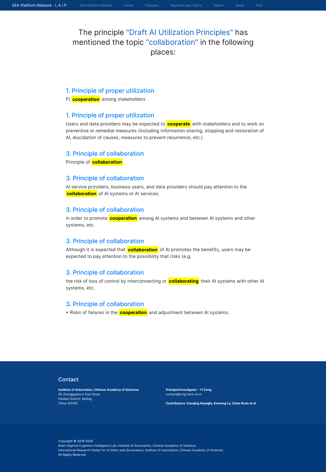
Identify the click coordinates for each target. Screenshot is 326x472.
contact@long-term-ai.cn (184, 394)
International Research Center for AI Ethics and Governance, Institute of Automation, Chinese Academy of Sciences (140, 450)
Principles (152, 5)
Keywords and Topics (186, 5)
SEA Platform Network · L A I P (39, 5)
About (239, 5)
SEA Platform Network (96, 5)
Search (218, 5)
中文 (259, 5)
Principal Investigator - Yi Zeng (188, 390)
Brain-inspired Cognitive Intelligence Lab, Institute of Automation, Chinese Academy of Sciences (127, 445)
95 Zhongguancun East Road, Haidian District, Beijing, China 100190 (79, 398)
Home (130, 5)
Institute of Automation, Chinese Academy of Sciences (98, 390)
